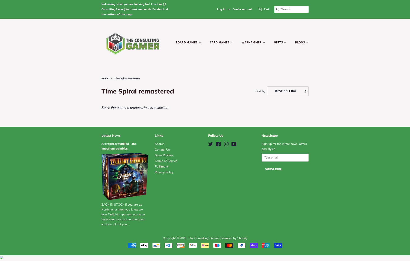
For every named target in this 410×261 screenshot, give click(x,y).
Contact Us (162, 149)
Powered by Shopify (233, 238)
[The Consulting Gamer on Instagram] (226, 145)
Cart (266, 9)
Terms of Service (166, 161)
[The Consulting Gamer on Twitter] (210, 145)
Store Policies (164, 155)
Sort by (260, 91)
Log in (221, 9)
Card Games (220, 42)
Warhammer (252, 42)
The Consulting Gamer (203, 238)
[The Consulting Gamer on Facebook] (218, 145)
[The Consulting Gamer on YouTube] (233, 145)
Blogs (300, 42)
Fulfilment (161, 166)
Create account (242, 9)
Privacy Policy (164, 172)
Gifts (279, 42)
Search (159, 143)
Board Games (187, 42)
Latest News (111, 135)
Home (104, 78)
